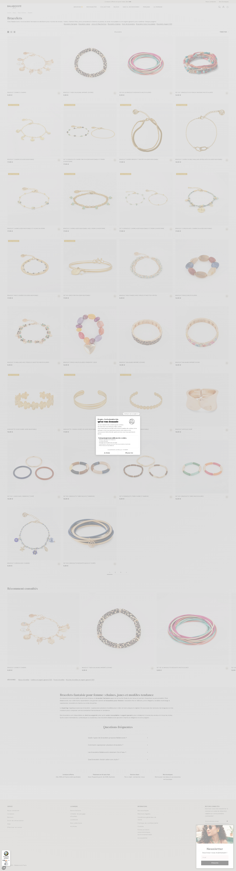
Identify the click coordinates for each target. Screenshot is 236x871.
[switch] (6, 864)
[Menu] (9, 851)
